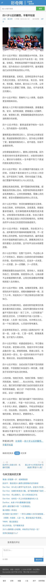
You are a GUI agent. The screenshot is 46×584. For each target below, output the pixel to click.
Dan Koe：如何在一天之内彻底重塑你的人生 (20, 498)
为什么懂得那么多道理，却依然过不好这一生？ (21, 529)
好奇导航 (42, 581)
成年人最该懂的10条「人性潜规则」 (17, 506)
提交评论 (39, 560)
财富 (19, 581)
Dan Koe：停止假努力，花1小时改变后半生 (20, 494)
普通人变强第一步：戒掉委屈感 (15, 479)
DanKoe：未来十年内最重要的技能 (17, 502)
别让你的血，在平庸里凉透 (13, 525)
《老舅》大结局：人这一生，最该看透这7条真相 (22, 517)
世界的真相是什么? (10, 533)
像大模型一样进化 (10, 510)
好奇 (11, 581)
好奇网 (23, 2)
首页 (4, 581)
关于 (34, 581)
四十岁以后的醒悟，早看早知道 (19, 15)
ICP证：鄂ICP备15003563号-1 (28, 572)
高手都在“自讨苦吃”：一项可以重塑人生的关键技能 (23, 514)
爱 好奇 (10, 19)
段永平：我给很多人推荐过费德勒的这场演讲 (20, 483)
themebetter (7, 572)
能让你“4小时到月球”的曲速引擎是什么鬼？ (34, 466)
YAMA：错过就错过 (10, 521)
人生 (4, 19)
